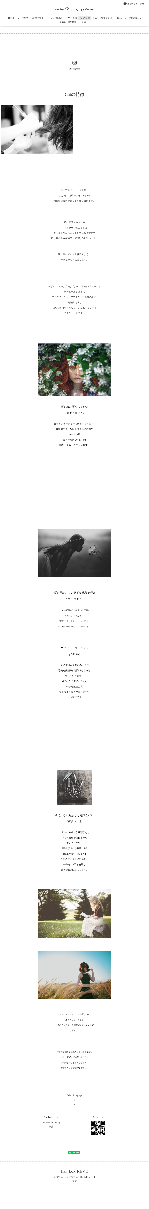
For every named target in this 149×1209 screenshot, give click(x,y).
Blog (84, 22)
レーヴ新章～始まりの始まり (31, 18)
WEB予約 (72, 18)
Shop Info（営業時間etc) (129, 18)
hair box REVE (74, 1171)
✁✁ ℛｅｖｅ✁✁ (74, 9)
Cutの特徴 (85, 18)
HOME (11, 18)
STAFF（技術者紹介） (103, 18)
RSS (75, 1181)
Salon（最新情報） (69, 22)
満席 (51, 1126)
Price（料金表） (57, 18)
